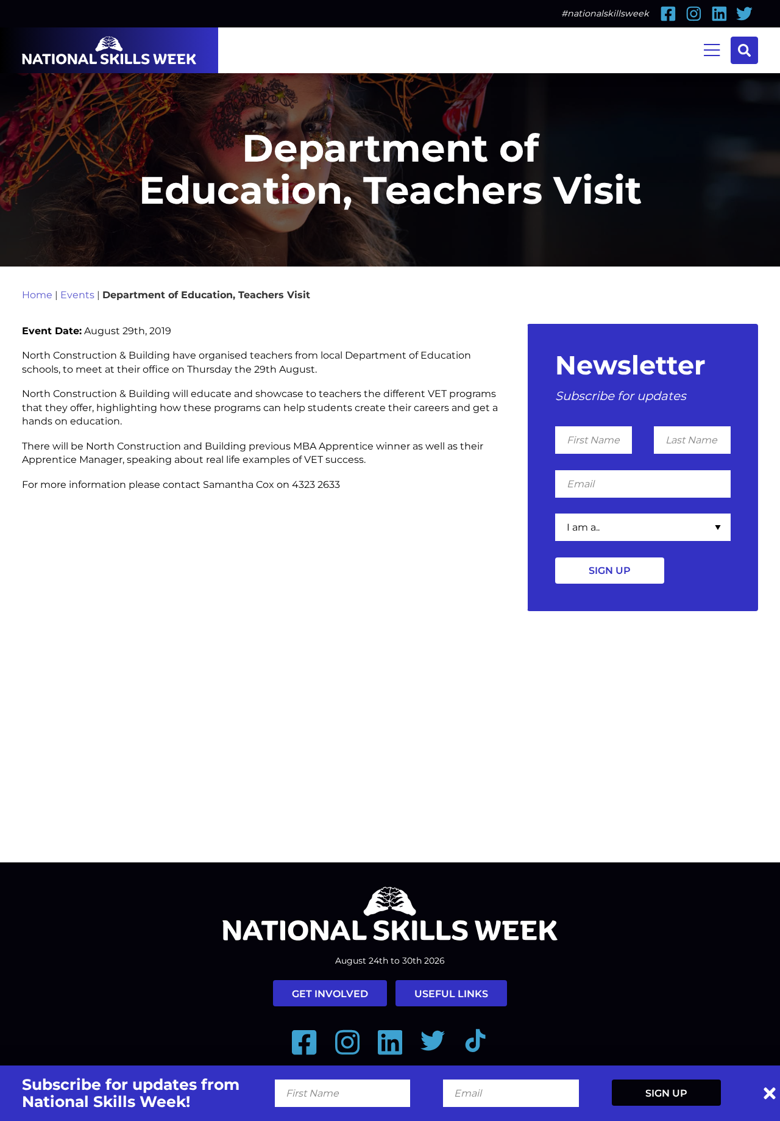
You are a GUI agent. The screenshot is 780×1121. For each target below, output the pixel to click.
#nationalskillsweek (605, 13)
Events (77, 294)
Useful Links (451, 993)
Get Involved (330, 993)
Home (37, 294)
